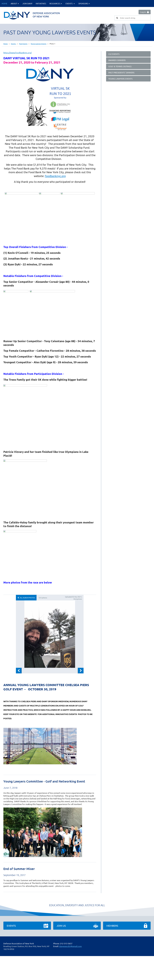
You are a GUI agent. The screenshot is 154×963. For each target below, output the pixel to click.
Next (81, 670)
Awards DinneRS (117, 60)
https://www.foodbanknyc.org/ (17, 52)
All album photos (27, 598)
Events (13, 44)
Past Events (23, 44)
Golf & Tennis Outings (120, 66)
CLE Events (114, 54)
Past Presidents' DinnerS (121, 72)
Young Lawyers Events (38, 44)
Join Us (61, 925)
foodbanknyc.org (55, 176)
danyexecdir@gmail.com (70, 946)
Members (112, 925)
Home (5, 44)
